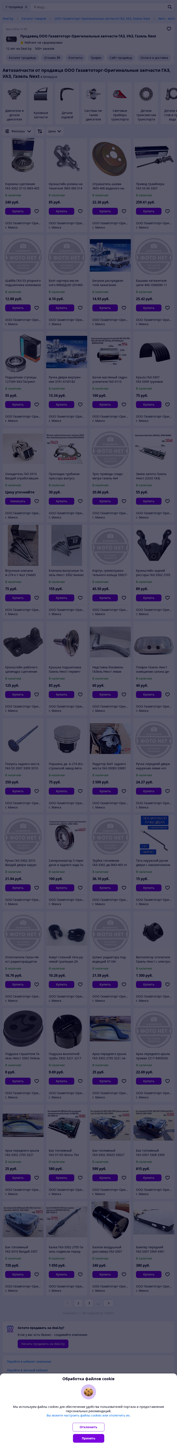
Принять (88, 1438)
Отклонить (88, 1427)
